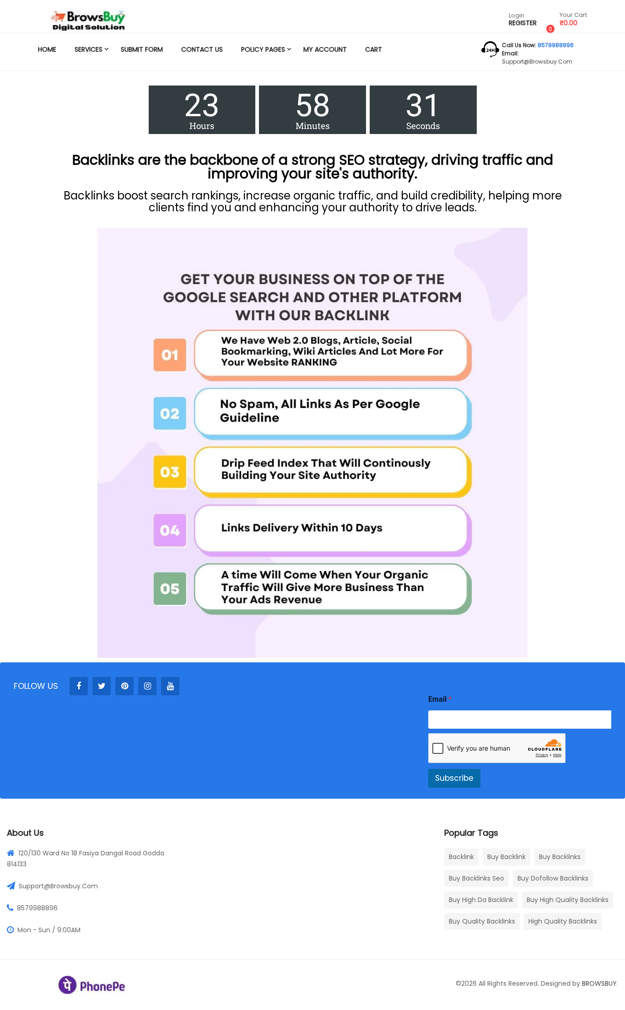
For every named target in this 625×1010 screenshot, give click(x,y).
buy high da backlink (481, 899)
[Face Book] (79, 686)
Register (523, 23)
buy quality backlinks (482, 921)
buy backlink (506, 856)
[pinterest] (124, 686)
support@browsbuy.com (537, 61)
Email (440, 699)
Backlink (461, 856)
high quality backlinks (562, 921)
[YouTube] (170, 686)
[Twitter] (101, 686)
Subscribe (454, 778)
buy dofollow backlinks (552, 878)
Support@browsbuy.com (58, 886)
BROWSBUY (599, 983)
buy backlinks (560, 856)
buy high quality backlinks (568, 899)
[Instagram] (147, 686)
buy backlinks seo (476, 878)
